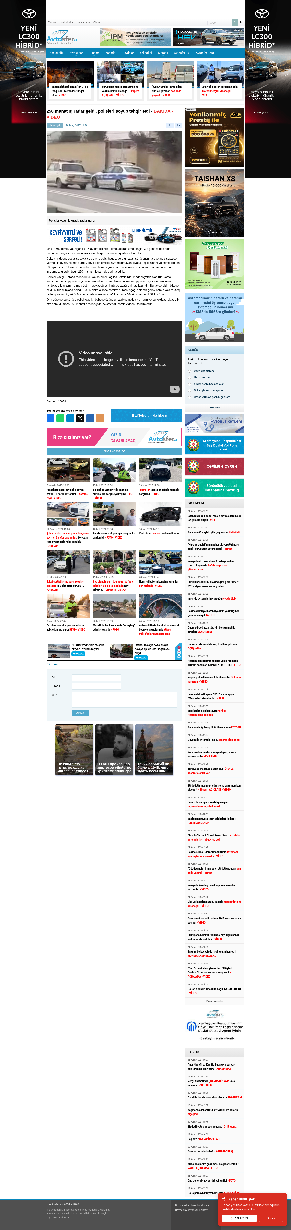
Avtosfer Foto (205, 53)
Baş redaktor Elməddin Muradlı (192, 1205)
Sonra (271, 1218)
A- (170, 125)
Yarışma (52, 22)
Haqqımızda (83, 22)
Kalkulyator (67, 22)
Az (235, 22)
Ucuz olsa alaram (204, 371)
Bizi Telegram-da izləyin (149, 415)
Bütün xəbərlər (214, 1001)
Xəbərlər (111, 53)
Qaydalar (128, 53)
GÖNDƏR (80, 713)
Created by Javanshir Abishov (191, 1210)
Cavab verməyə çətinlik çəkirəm (212, 397)
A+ (178, 125)
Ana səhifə (56, 53)
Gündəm (94, 54)
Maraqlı (163, 54)
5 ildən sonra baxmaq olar (209, 384)
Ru (241, 22)
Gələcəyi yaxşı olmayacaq (209, 390)
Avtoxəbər (76, 54)
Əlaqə (96, 22)
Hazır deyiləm (202, 377)
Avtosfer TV (182, 53)
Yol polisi (146, 53)
